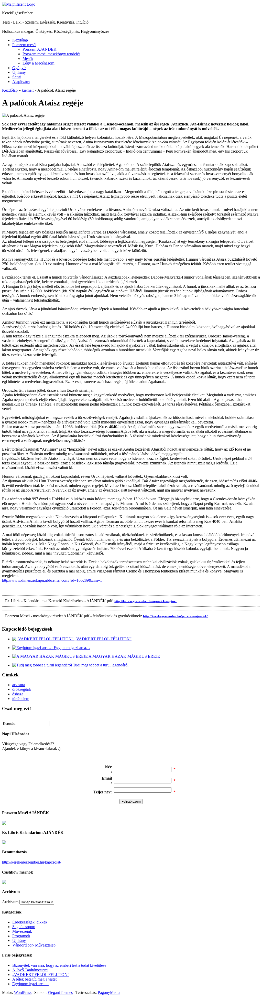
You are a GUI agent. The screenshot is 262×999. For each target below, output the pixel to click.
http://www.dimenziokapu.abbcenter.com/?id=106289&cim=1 (52, 580)
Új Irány (19, 72)
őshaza (17, 694)
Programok (21, 936)
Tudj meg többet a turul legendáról (100, 665)
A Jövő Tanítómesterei (30, 970)
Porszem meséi (24, 44)
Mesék (28, 58)
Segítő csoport (23, 926)
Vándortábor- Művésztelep (34, 945)
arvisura (18, 685)
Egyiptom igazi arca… (72, 647)
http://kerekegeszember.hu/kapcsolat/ (31, 862)
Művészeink (22, 931)
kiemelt (28, 90)
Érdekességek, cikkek (29, 922)
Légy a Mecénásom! (39, 63)
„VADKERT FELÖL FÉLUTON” (103, 639)
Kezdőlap (20, 40)
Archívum (10, 902)
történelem (20, 698)
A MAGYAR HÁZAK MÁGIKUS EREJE (124, 656)
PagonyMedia (109, 992)
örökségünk (21, 689)
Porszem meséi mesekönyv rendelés (51, 54)
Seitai (16, 77)
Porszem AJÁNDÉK (40, 49)
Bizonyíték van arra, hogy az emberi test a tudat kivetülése (59, 965)
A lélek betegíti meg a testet (34, 979)
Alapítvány (21, 81)
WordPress (22, 992)
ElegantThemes (60, 992)
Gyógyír (19, 68)
